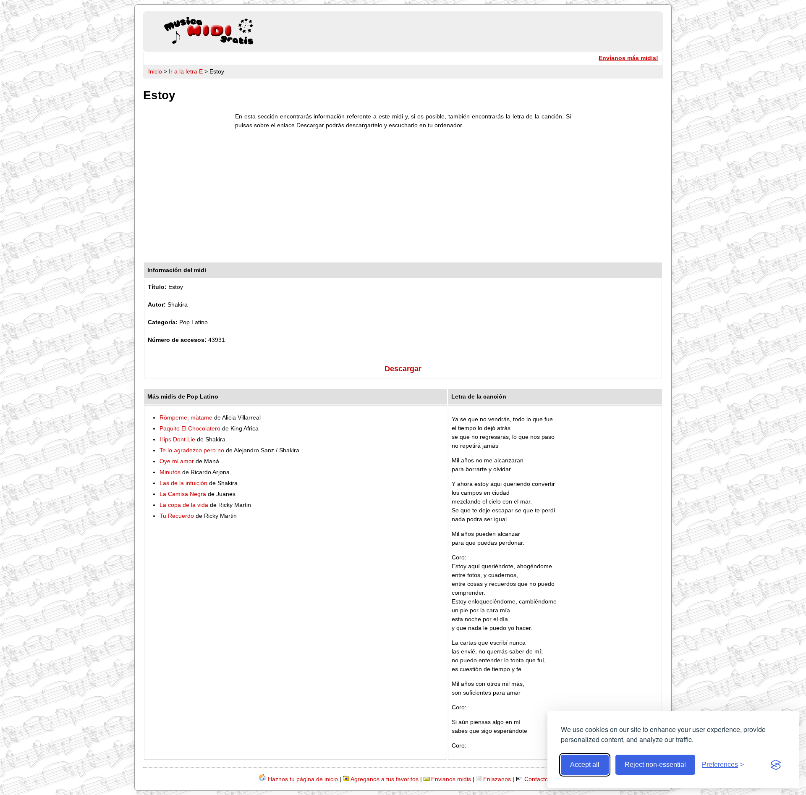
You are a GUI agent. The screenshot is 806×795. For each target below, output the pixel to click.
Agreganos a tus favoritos (385, 779)
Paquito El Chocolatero (190, 428)
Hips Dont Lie (177, 439)
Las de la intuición (183, 483)
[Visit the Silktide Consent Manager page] (776, 765)
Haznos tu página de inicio (303, 779)
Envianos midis (451, 779)
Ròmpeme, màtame (186, 417)
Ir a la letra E (186, 71)
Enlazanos (497, 779)
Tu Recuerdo (177, 515)
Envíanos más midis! (628, 58)
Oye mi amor (177, 461)
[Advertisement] (403, 198)
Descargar (403, 369)
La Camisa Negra (183, 494)
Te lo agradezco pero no (192, 450)
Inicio (155, 71)
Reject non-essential (655, 764)
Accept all (584, 764)
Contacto (536, 779)
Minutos (170, 472)
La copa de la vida (184, 504)
